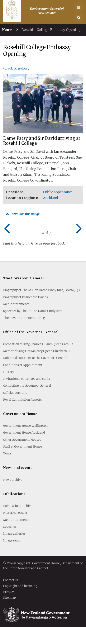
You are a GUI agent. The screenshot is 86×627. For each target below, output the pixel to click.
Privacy (8, 592)
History (8, 372)
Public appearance (58, 192)
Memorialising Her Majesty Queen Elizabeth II (36, 351)
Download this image (24, 214)
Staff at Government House (22, 446)
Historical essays (15, 513)
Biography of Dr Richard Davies (25, 297)
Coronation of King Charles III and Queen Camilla (38, 344)
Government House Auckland (24, 432)
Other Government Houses (22, 440)
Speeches (9, 527)
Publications (14, 494)
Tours (7, 453)
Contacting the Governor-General (27, 385)
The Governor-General (23, 278)
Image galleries (14, 533)
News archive (12, 480)
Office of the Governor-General (31, 332)
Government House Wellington (25, 426)
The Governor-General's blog (24, 318)
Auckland (50, 198)
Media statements (16, 304)
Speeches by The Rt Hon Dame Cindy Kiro (32, 311)
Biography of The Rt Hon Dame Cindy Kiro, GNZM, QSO (42, 290)
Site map (9, 598)
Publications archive (17, 506)
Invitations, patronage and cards (26, 379)
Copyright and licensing (20, 586)
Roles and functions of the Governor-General (35, 358)
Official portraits (15, 393)
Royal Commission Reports (22, 399)
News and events (18, 468)
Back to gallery (17, 68)
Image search (12, 540)
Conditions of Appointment (22, 365)
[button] (79, 18)
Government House (20, 414)
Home (7, 30)
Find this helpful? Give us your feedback (34, 243)
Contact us (10, 580)
